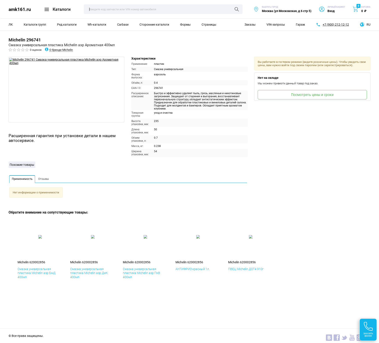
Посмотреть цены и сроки (312, 95)
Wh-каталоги (97, 24)
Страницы (209, 24)
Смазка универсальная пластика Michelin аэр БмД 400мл (36, 273)
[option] (66, 89)
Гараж (300, 24)
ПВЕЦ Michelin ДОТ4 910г (246, 269)
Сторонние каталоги (154, 24)
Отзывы (43, 178)
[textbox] (163, 9)
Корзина (365, 7)
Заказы (250, 24)
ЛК (11, 24)
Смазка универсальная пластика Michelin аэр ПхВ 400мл (141, 273)
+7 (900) (336, 24)
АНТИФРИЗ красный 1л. (192, 269)
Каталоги (62, 9)
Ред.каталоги (67, 24)
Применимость (22, 178)
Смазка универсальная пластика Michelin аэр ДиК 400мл (89, 273)
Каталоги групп (35, 24)
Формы (185, 24)
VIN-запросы (275, 24)
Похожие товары (22, 164)
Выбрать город (282, 9)
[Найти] (237, 9)
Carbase (123, 24)
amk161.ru (20, 9)
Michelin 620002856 (31, 262)
